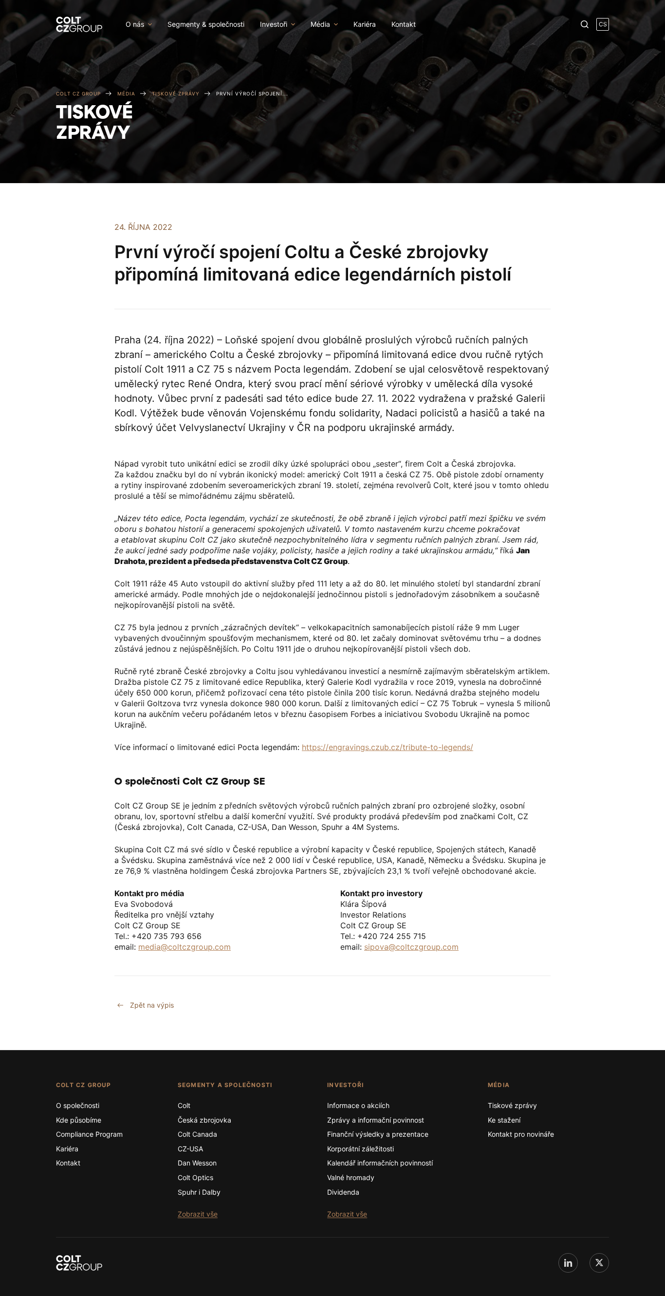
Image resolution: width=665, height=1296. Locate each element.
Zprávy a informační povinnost (375, 1120)
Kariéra (364, 24)
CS (603, 24)
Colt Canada (197, 1134)
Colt (184, 1105)
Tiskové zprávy (512, 1105)
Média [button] (320, 24)
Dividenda (343, 1192)
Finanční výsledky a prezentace (377, 1134)
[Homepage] (79, 1263)
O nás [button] (135, 24)
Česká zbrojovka (204, 1120)
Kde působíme (78, 1120)
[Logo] (79, 24)
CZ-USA (190, 1149)
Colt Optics (195, 1177)
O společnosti (77, 1105)
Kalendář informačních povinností (380, 1163)
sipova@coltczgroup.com (411, 947)
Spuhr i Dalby (199, 1192)
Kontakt (403, 24)
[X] (599, 1263)
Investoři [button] (273, 24)
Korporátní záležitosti (360, 1149)
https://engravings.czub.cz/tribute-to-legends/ (387, 747)
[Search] (584, 24)
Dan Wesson (197, 1163)
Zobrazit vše (198, 1214)
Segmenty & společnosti (205, 24)
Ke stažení (504, 1120)
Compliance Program (89, 1134)
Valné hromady (350, 1177)
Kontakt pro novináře (521, 1134)
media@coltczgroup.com (184, 947)
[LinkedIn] (568, 1263)
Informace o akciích (358, 1105)
